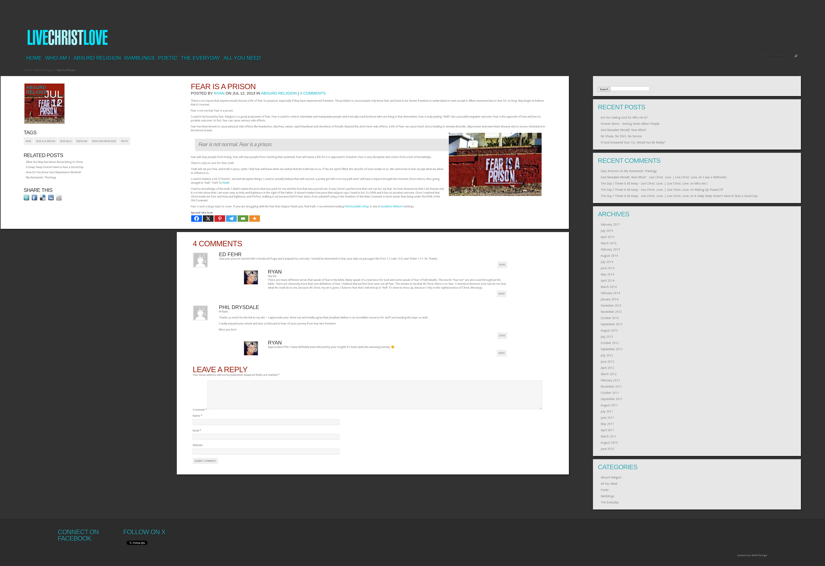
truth (124, 141)
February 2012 (610, 380)
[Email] (243, 218)
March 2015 (609, 243)
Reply (502, 264)
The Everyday (200, 58)
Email (197, 430)
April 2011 (607, 430)
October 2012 (610, 343)
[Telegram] (231, 218)
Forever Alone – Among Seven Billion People (630, 123)
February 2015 (610, 249)
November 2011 (611, 386)
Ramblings (139, 58)
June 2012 (607, 361)
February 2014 (610, 293)
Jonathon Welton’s (392, 206)
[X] (208, 218)
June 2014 (607, 268)
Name (197, 415)
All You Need (242, 58)
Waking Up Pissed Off (709, 189)
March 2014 (609, 287)
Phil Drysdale (239, 307)
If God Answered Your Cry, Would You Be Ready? (633, 142)
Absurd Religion (97, 58)
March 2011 (609, 436)
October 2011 (610, 393)
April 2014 (607, 280)
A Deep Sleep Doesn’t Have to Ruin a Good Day (54, 167)
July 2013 (607, 336)
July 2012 (607, 355)
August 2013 (609, 330)
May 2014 (607, 274)
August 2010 (609, 442)
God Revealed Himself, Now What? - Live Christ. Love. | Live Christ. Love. (649, 177)
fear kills (66, 141)
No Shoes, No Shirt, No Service (621, 136)
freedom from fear (104, 141)
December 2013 (611, 305)
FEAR (225, 182)
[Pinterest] (219, 218)
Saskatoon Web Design (752, 555)
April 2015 (607, 237)
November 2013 (611, 312)
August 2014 (609, 255)
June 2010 (607, 449)
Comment (200, 409)
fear (28, 141)
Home (34, 58)
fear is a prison (45, 141)
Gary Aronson (610, 171)
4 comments (313, 93)
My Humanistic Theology (41, 177)
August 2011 (609, 405)
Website (198, 445)
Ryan (219, 93)
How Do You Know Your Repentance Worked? (53, 172)
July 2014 (607, 262)
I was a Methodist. (715, 177)
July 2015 (607, 231)
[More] (254, 218)
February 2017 (610, 224)
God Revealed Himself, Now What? (623, 130)
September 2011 (612, 399)
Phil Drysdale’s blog (357, 206)
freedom (81, 141)
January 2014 (609, 299)
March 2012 (609, 374)
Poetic (167, 58)
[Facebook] (196, 218)
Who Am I (57, 58)
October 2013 (610, 318)
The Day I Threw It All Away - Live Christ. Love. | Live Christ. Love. (645, 183)
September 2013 (612, 324)
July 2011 (607, 411)
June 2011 (607, 417)
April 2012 (607, 368)
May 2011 (607, 424)
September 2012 (612, 349)
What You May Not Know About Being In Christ (54, 162)
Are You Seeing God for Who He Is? (624, 117)
